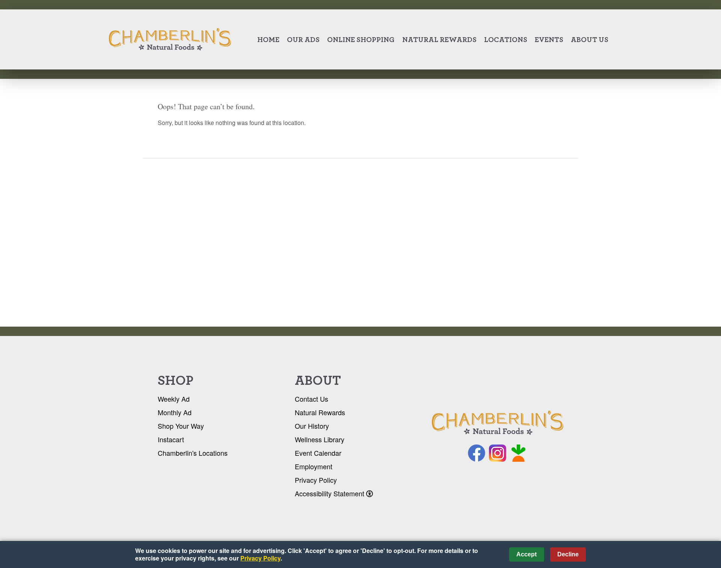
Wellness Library (319, 439)
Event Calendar (318, 453)
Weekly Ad (174, 399)
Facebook (476, 453)
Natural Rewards (439, 39)
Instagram (497, 453)
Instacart (171, 439)
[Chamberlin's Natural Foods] (497, 423)
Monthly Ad (175, 412)
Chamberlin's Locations (193, 453)
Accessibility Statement (330, 493)
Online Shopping (361, 39)
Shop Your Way (181, 426)
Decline (568, 554)
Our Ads (303, 39)
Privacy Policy (316, 480)
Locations (505, 39)
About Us (589, 39)
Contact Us (311, 399)
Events (549, 39)
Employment (313, 466)
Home (268, 39)
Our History (312, 426)
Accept (526, 554)
